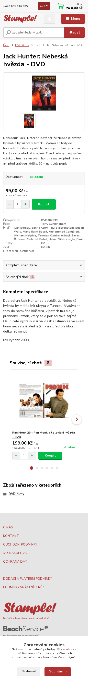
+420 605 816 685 (15, 6)
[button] (31, 468)
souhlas (68, 649)
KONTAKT (11, 536)
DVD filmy (22, 45)
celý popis (60, 164)
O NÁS (8, 527)
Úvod (6, 45)
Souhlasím (57, 671)
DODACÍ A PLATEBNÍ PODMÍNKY (27, 579)
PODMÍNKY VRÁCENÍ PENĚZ (23, 587)
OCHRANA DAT (15, 561)
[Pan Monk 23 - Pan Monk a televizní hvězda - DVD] (44, 400)
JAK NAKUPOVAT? (16, 553)
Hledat (74, 32)
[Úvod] (20, 19)
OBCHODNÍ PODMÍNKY (20, 544)
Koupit (43, 204)
